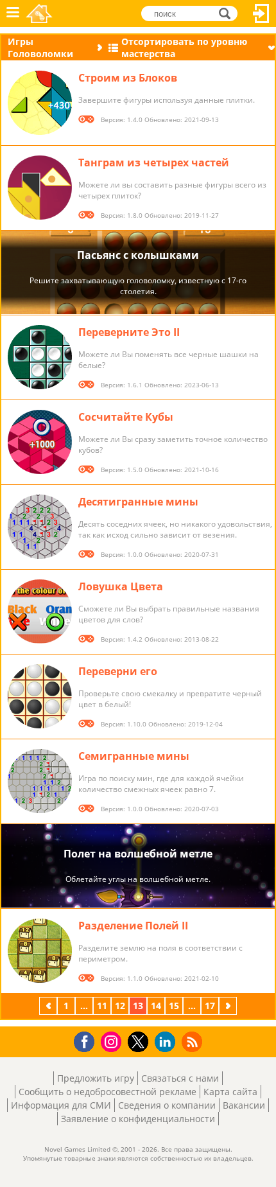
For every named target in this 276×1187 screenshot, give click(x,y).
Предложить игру (95, 1078)
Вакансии (244, 1105)
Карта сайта (230, 1092)
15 (174, 1005)
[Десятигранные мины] (40, 527)
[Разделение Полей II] (40, 951)
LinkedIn (167, 1042)
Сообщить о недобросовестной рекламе (107, 1092)
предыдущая (49, 1005)
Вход (261, 13)
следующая (229, 1005)
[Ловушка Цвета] (40, 611)
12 (120, 1005)
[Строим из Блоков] (40, 103)
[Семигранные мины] (40, 781)
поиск (228, 12)
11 (102, 1005)
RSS (193, 1041)
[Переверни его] (40, 696)
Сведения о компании (167, 1105)
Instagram (113, 1040)
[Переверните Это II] (40, 357)
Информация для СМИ (61, 1105)
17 (210, 1005)
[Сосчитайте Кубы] (40, 442)
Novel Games (39, 13)
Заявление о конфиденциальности (138, 1118)
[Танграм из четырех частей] (40, 187)
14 (156, 1005)
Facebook (87, 1040)
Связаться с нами (180, 1078)
